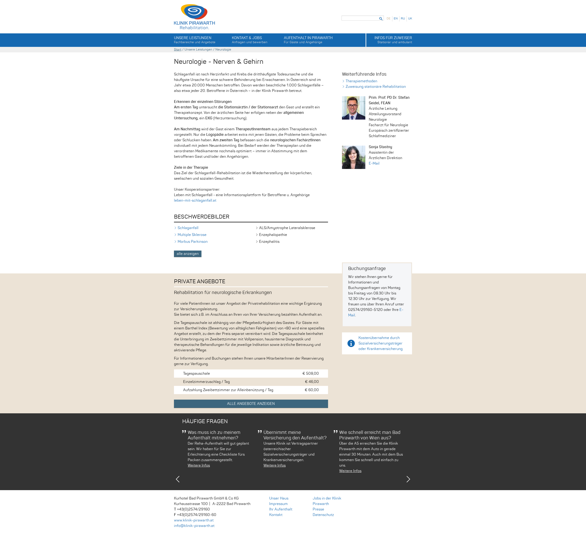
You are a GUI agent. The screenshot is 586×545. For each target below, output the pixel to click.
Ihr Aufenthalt (280, 509)
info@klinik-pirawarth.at (194, 526)
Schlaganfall (188, 228)
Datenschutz (323, 515)
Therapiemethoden (361, 81)
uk (410, 18)
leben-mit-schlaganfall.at (195, 200)
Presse (318, 509)
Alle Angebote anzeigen (251, 404)
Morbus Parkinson (193, 241)
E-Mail (374, 163)
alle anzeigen (188, 254)
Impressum (278, 504)
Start (177, 49)
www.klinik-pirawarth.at (194, 520)
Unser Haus (278, 498)
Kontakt (275, 515)
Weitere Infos (199, 465)
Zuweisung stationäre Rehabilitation (376, 86)
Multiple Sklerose (192, 235)
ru (403, 18)
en (396, 18)
